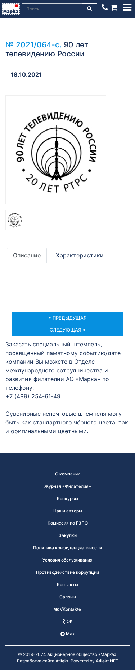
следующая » (67, 330)
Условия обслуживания (67, 560)
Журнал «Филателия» (67, 486)
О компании (67, 474)
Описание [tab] (27, 255)
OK (69, 621)
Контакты (67, 584)
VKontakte (70, 609)
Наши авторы (67, 510)
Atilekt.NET (107, 660)
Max (70, 633)
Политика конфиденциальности (67, 547)
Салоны (67, 596)
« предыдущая (68, 318)
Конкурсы (67, 498)
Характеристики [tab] (80, 255)
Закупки (68, 535)
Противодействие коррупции (67, 572)
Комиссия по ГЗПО (68, 523)
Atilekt (61, 660)
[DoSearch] (89, 8)
